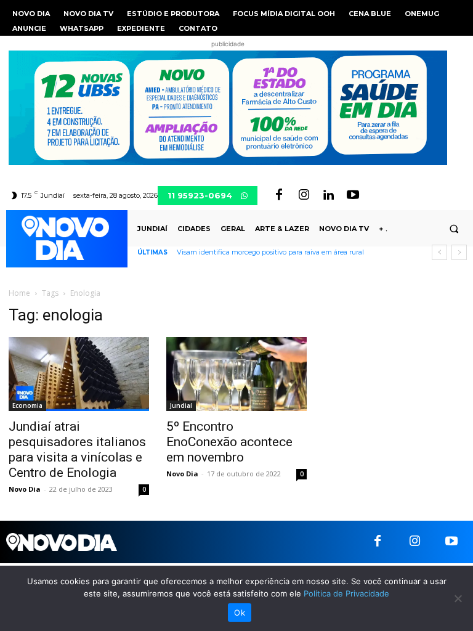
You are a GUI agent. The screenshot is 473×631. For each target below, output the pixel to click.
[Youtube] (353, 195)
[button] (454, 229)
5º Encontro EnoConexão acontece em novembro (229, 442)
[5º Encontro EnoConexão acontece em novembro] (236, 374)
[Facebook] (279, 195)
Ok (239, 612)
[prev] (439, 252)
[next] (459, 252)
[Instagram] (303, 195)
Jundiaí (181, 405)
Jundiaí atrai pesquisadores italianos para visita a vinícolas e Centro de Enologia (77, 449)
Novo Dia (25, 489)
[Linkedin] (328, 195)
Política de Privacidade (346, 593)
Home (19, 293)
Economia (27, 405)
